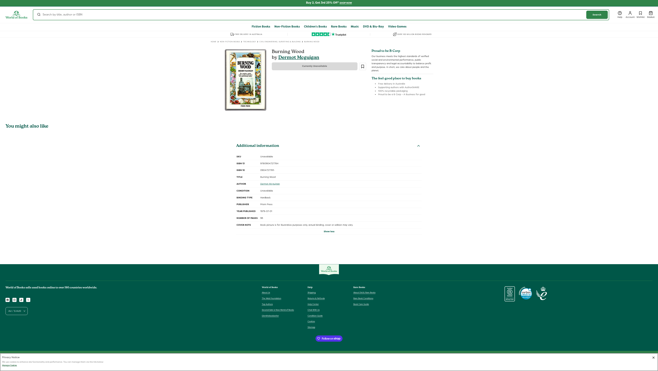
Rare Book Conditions (363, 298)
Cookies (311, 321)
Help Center (313, 304)
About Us (266, 292)
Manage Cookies (9, 365)
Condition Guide (315, 316)
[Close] (653, 357)
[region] (329, 362)
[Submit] (39, 15)
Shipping (312, 292)
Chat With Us (314, 310)
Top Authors (267, 304)
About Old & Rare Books (364, 292)
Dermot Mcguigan (298, 57)
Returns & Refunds (316, 298)
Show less (329, 231)
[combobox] (321, 14)
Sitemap (311, 327)
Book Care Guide (361, 304)
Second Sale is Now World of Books (278, 310)
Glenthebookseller (270, 316)
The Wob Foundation (271, 298)
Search (597, 14)
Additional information (257, 146)
